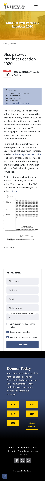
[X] (22, 460)
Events (13, 44)
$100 (32, 413)
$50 (13, 413)
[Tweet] (4, 457)
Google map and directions (17, 103)
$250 (13, 423)
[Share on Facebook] (4, 464)
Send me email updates (20, 332)
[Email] (4, 450)
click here (15, 191)
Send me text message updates (23, 337)
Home (5, 44)
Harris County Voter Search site (26, 154)
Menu (36, 5)
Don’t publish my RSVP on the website (22, 325)
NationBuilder (27, 471)
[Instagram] (28, 460)
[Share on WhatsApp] (4, 470)
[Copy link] (4, 444)
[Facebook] (16, 460)
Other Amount (32, 424)
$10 (13, 404)
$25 (32, 404)
